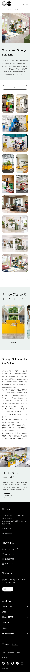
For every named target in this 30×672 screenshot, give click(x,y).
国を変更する (15, 644)
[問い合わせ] (11, 109)
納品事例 (7, 495)
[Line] (22, 663)
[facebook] (8, 663)
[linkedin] (17, 663)
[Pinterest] (12, 663)
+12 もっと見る (15, 278)
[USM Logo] (6, 3)
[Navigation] (27, 4)
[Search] (23, 4)
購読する (6, 589)
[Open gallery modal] (8, 103)
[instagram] (3, 663)
